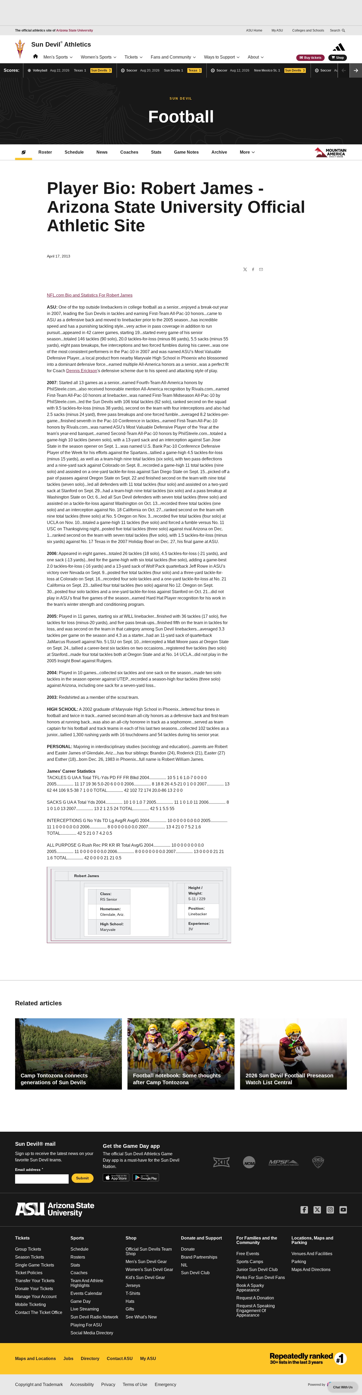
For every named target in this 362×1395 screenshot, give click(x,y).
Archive (219, 152)
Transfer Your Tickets (35, 1280)
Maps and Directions (311, 1269)
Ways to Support (219, 57)
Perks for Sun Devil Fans (260, 1277)
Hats (130, 1301)
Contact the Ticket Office (38, 1312)
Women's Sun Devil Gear (149, 1269)
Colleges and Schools (308, 30)
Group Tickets (28, 1249)
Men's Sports (55, 57)
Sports (77, 1238)
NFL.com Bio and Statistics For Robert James (90, 295)
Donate (188, 1249)
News (102, 152)
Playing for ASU (86, 1325)
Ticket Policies (28, 1272)
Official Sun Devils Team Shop (149, 1251)
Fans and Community (171, 57)
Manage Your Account (35, 1296)
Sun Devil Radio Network (94, 1317)
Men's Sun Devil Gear (146, 1261)
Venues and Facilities (312, 1253)
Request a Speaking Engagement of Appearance (255, 1310)
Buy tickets (312, 58)
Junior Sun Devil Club (257, 1269)
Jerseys (133, 1285)
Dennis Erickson (81, 370)
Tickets (131, 57)
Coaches (129, 152)
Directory (90, 1358)
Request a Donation (255, 1298)
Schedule (74, 152)
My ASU (277, 30)
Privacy (108, 1384)
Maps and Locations (35, 1358)
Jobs (68, 1358)
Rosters (77, 1257)
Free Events (247, 1253)
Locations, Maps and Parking (312, 1240)
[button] (356, 70)
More (245, 152)
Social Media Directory (91, 1333)
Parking (299, 1261)
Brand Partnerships (199, 1257)
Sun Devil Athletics (61, 44)
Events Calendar (86, 1293)
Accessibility (82, 1384)
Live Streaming (84, 1309)
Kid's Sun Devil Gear (145, 1277)
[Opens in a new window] (308, 1358)
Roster (45, 152)
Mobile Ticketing (30, 1304)
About (253, 57)
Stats (156, 152)
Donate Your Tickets (34, 1288)
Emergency (165, 1384)
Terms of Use (135, 1384)
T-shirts (133, 1293)
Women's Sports (96, 57)
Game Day (80, 1301)
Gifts (130, 1309)
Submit (82, 1178)
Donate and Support (201, 1238)
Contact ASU (120, 1358)
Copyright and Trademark (39, 1384)
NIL (184, 1265)
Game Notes (186, 152)
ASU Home (254, 30)
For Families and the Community (256, 1240)
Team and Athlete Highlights (86, 1283)
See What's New (141, 1317)
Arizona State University (74, 30)
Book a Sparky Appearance (250, 1287)
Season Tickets (29, 1257)
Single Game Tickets (34, 1265)
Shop (340, 58)
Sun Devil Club (195, 1272)
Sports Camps (249, 1261)
